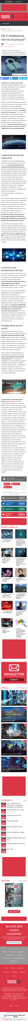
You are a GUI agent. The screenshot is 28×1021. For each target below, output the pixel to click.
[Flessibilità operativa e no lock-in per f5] (21, 572)
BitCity (5, 952)
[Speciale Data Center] (14, 698)
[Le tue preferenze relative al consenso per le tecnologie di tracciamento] (20, 1019)
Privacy (17, 1005)
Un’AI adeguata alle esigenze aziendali (6, 579)
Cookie (11, 1005)
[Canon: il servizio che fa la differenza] (7, 605)
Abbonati (21, 514)
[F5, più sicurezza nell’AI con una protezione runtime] (7, 588)
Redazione (6, 972)
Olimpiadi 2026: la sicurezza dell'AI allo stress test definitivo (20, 596)
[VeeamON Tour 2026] (14, 714)
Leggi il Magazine (14, 911)
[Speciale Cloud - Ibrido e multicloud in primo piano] (14, 764)
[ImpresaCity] (7, 16)
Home (5, 29)
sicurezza (8, 487)
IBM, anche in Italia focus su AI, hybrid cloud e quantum (6, 560)
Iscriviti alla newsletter (14, 942)
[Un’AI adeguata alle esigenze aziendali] (7, 572)
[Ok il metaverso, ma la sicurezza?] (7, 534)
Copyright (14, 972)
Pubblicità (22, 972)
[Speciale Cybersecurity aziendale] (14, 748)
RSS (14, 976)
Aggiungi (22, 503)
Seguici (22, 509)
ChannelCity (18, 1)
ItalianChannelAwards (19, 958)
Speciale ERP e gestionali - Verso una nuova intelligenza (13, 736)
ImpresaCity (22, 952)
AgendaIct (14, 961)
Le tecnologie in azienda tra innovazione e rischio (20, 613)
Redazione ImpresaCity (9, 44)
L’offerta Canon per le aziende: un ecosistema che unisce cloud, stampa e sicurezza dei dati (21, 561)
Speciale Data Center (8, 704)
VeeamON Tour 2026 (8, 721)
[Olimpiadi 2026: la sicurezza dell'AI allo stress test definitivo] (21, 588)
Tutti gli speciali (22, 688)
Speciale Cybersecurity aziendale (12, 754)
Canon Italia (10, 401)
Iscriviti (22, 498)
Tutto (25, 800)
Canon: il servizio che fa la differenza (7, 612)
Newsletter (6, 23)
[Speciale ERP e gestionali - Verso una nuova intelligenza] (14, 731)
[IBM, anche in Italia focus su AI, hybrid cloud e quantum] (7, 552)
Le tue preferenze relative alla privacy (15, 1016)
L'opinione (23, 74)
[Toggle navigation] (24, 16)
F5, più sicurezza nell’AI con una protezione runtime (7, 595)
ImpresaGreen (6, 958)
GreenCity (20, 955)
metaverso (16, 484)
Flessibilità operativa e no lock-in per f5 (21, 579)
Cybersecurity (16, 74)
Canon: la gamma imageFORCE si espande (6, 630)
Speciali (12, 968)
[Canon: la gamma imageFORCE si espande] (7, 622)
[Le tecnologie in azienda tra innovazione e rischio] (21, 605)
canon (7, 484)
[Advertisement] (14, 918)
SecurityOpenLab (10, 955)
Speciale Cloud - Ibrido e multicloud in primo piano (13, 769)
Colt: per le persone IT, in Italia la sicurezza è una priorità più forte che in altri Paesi (21, 542)
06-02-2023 (21, 44)
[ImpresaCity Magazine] (14, 895)
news (9, 29)
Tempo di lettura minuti (7, 46)
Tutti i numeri (22, 880)
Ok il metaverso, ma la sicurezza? (7, 540)
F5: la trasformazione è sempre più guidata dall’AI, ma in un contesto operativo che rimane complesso (20, 633)
